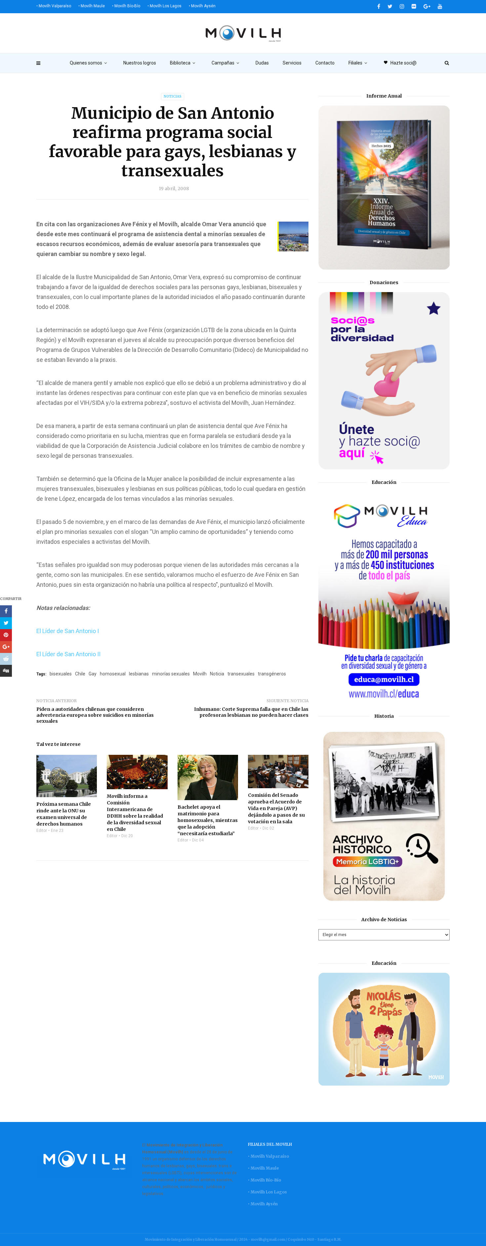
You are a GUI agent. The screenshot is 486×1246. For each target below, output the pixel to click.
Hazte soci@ (400, 62)
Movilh (200, 673)
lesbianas (139, 673)
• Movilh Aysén (202, 6)
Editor (41, 830)
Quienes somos (86, 62)
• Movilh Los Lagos (164, 6)
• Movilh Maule (91, 6)
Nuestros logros (139, 62)
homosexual (113, 673)
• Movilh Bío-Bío (126, 6)
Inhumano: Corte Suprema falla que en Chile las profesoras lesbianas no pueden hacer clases (251, 712)
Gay (93, 673)
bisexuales (61, 673)
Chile (80, 673)
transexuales (241, 673)
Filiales (355, 62)
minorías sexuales (171, 673)
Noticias (173, 96)
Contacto (325, 62)
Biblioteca (180, 62)
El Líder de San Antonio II (69, 654)
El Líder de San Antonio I (68, 630)
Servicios (292, 62)
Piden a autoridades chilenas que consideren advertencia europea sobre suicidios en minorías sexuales (95, 715)
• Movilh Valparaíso (53, 6)
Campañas (223, 62)
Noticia (217, 673)
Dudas (262, 62)
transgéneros (272, 673)
